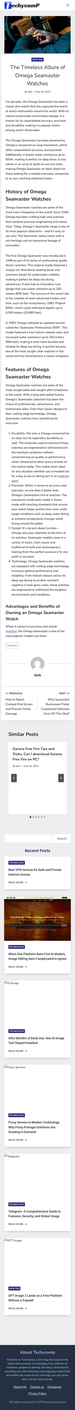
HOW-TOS (37, 59)
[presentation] (37, 918)
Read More (17, 882)
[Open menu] (67, 5)
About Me (20, 1387)
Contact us (37, 1387)
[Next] (61, 778)
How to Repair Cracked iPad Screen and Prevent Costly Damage (19, 704)
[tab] (30, 817)
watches (11, 631)
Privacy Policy (37, 1394)
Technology (16, 862)
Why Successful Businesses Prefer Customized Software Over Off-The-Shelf (55, 704)
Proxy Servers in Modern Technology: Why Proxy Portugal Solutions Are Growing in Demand (34, 1127)
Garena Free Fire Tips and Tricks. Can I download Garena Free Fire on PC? (37, 754)
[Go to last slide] (14, 778)
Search (62, 838)
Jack (30, 91)
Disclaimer (54, 1387)
